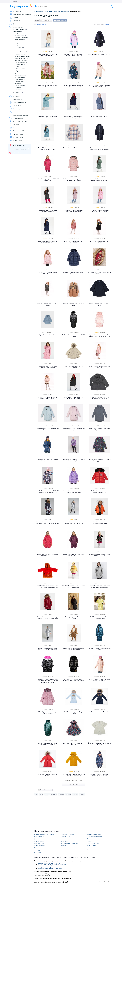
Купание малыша (18, 118)
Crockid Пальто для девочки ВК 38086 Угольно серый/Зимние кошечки (48, 491)
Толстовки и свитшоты (21, 60)
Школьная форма (20, 52)
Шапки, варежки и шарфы (22, 51)
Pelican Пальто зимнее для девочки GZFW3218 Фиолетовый (73, 491)
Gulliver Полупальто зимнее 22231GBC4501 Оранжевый (99, 522)
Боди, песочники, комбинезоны (19, 71)
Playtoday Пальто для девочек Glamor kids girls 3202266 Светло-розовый (99, 335)
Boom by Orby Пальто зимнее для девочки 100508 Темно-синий (99, 775)
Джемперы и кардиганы (21, 58)
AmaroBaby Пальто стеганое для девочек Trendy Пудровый (73, 210)
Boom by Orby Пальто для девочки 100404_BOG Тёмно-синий (48, 460)
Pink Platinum (53, 794)
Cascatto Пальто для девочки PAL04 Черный (47, 304)
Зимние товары (17, 105)
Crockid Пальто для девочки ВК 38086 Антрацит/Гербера (73, 460)
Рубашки (17, 66)
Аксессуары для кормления (21, 115)
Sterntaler (75, 794)
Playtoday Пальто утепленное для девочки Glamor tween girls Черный (73, 680)
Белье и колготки (20, 77)
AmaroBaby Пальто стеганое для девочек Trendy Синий (47, 242)
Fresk (36, 794)
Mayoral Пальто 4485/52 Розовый (73, 147)
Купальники (18, 89)
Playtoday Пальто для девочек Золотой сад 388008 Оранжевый (73, 775)
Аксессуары (18, 87)
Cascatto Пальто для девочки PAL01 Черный (99, 242)
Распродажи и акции (19, 145)
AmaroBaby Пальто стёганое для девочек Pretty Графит (73, 398)
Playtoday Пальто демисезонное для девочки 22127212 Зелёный (47, 743)
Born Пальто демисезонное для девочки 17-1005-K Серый (99, 398)
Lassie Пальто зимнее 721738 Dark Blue (99, 54)
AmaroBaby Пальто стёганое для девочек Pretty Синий (73, 117)
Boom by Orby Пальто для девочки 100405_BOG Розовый (99, 86)
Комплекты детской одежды (22, 56)
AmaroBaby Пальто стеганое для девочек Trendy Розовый (99, 210)
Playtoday (61, 794)
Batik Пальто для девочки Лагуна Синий (99, 712)
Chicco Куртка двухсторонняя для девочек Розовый (48, 712)
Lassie (41, 794)
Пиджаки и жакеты (39, 841)
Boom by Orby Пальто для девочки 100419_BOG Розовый (99, 680)
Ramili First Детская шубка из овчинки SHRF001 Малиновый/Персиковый (48, 586)
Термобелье (18, 83)
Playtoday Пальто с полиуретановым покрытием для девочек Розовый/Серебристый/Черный (47, 681)
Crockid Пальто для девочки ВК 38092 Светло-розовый (74, 429)
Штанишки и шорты (20, 54)
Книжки (15, 127)
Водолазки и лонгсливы (21, 62)
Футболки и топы (20, 68)
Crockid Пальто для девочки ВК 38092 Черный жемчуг (99, 429)
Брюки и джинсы (20, 64)
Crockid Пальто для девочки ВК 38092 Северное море (48, 429)
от (38, 20)
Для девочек (17, 31)
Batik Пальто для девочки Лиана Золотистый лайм (99, 617)
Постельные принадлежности (22, 14)
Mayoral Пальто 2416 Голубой (47, 335)
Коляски (15, 17)
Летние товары (17, 140)
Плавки (89, 850)
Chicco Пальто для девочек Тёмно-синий (99, 304)
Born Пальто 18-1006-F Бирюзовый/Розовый (73, 743)
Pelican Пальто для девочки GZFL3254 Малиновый (48, 179)
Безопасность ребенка (20, 121)
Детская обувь (17, 96)
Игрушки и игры (17, 99)
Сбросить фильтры (41, 24)
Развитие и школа (18, 134)
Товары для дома (18, 137)
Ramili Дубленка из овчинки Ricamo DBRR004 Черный (99, 555)
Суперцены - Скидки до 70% (21, 149)
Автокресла (16, 20)
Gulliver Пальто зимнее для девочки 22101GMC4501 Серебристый (99, 586)
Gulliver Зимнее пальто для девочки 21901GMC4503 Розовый (73, 179)
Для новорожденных (20, 29)
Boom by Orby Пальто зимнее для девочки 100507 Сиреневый (73, 55)
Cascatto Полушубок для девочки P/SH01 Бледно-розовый (48, 398)
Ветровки (20, 43)
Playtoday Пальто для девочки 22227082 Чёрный (73, 335)
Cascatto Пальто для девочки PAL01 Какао (73, 304)
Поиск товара (36, 6)
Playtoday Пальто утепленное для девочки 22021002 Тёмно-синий (99, 148)
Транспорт (16, 24)
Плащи (19, 45)
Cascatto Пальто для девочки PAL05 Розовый (99, 366)
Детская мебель (17, 11)
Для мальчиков (18, 92)
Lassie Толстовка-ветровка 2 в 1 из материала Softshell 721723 (52, 864)
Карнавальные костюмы (67, 850)
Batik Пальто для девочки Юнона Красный (47, 775)
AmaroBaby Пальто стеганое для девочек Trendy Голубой (47, 148)
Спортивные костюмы (21, 73)
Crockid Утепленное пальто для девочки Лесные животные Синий (73, 86)
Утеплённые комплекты (21, 37)
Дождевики (20, 47)
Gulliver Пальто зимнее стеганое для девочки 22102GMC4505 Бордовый (48, 617)
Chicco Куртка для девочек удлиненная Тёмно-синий (73, 273)
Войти (111, 7)
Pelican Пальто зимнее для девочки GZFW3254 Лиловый (73, 555)
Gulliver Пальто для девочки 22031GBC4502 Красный (99, 491)
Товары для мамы (18, 124)
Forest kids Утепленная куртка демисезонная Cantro (50, 863)
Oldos (46, 794)
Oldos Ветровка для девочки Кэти (45, 865)
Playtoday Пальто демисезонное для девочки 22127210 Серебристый (47, 648)
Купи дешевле (17, 152)
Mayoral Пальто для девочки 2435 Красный (47, 86)
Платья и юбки (19, 81)
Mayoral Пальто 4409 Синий (99, 116)
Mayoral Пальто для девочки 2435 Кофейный (73, 366)
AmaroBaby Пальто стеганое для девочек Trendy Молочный (47, 55)
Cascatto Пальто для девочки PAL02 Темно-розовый (73, 242)
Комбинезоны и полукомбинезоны (20, 34)
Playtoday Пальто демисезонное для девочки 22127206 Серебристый (73, 522)
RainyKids (68, 794)
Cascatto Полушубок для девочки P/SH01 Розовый (48, 273)
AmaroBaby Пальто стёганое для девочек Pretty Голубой (47, 117)
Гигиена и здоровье (18, 109)
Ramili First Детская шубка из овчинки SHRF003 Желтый (73, 586)
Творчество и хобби (19, 131)
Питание (15, 112)
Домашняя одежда (20, 75)
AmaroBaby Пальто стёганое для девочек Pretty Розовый (47, 366)
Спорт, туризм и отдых (19, 102)
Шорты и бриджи (20, 79)
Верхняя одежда (20, 39)
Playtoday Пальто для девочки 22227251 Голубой (99, 648)
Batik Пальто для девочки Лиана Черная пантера (73, 617)
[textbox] (59, 6)
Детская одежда (18, 27)
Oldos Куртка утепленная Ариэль (45, 867)
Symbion (82, 794)
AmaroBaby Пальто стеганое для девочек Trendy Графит (47, 210)
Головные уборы (20, 85)
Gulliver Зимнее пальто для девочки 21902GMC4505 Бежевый (73, 648)
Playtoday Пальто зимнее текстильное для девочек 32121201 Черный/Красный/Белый (48, 523)
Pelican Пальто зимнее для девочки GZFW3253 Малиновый (47, 555)
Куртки (19, 42)
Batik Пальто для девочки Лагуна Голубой (73, 712)
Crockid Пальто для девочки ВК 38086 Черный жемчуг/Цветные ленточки (99, 460)
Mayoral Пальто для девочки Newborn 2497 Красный (99, 273)
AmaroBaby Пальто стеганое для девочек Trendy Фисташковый (99, 179)
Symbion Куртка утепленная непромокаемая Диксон (50, 868)
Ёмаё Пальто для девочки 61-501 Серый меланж (99, 743)
